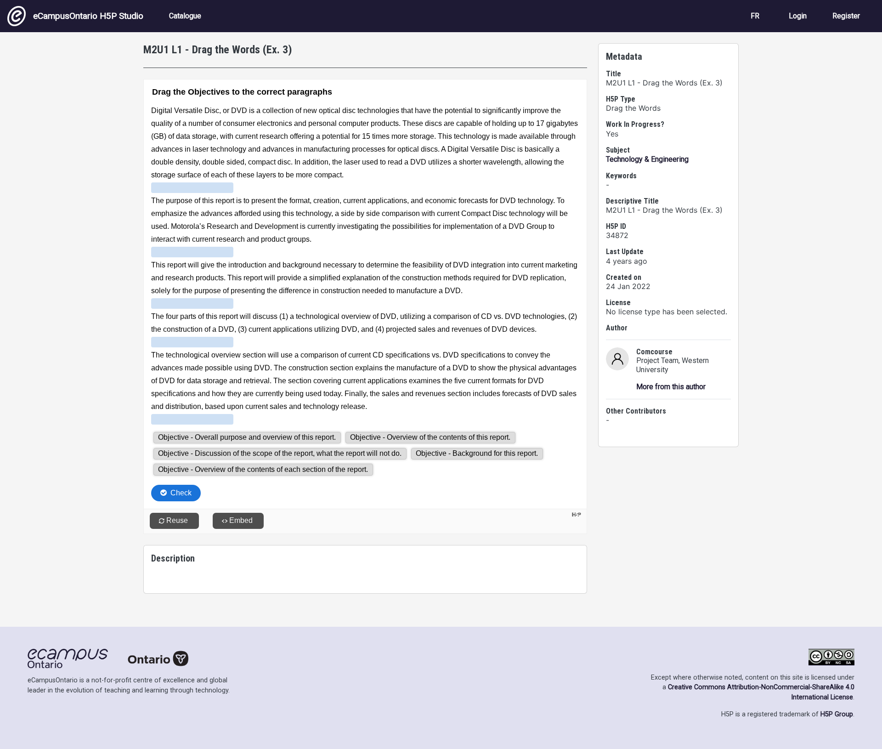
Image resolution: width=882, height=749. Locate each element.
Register (846, 15)
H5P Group (836, 714)
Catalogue (185, 15)
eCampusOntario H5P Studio (88, 16)
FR (755, 15)
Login (798, 15)
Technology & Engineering (647, 159)
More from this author (671, 386)
